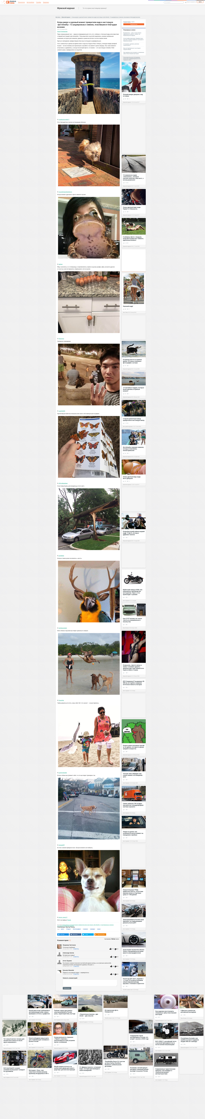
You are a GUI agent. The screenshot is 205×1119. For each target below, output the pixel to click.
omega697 (62, 845)
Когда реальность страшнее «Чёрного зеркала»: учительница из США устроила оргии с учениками (64, 1039)
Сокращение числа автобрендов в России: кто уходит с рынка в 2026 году (139, 1037)
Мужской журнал (66, 8)
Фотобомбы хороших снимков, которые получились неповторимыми (133, 448)
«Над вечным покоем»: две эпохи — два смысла (88, 1015)
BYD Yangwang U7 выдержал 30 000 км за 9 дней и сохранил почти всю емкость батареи (133, 682)
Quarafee (61, 700)
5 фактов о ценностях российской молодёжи (188, 1011)
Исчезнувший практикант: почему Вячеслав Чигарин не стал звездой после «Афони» (64, 1096)
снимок (85, 929)
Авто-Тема (125, 312)
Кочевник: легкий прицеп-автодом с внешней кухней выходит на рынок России (139, 1069)
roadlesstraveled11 (64, 119)
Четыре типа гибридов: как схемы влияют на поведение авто (132, 775)
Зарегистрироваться (192, 2)
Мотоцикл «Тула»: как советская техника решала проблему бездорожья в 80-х (39, 1071)
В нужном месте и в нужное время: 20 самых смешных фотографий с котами (132, 361)
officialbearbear (63, 483)
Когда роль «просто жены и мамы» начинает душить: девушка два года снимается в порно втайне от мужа (133, 667)
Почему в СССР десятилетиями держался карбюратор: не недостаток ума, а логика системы (166, 1100)
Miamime (61, 338)
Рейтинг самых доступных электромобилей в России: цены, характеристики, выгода (64, 1012)
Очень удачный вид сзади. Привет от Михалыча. (132, 208)
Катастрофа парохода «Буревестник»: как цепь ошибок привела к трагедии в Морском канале (133, 40)
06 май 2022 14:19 (67, 966)
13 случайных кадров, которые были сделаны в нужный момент (133, 389)
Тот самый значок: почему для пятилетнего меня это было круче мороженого (14, 1040)
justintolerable (63, 772)
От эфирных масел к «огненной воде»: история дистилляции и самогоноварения (89, 1068)
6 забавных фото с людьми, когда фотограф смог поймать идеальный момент (133, 238)
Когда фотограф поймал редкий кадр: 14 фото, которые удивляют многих (134, 533)
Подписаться (133, 24)
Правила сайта (127, 60)
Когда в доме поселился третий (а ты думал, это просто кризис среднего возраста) (133, 747)
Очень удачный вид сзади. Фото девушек (132, 477)
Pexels (69, 920)
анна (98, 929)
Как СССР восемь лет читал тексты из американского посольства (132, 620)
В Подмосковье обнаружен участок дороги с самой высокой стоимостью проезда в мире (140, 1098)
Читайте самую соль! (128, 989)
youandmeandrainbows (65, 192)
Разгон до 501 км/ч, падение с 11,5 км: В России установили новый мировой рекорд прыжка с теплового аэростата (133, 981)
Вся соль (58, 17)
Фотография (77, 929)
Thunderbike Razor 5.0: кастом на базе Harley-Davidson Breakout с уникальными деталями (115, 1064)
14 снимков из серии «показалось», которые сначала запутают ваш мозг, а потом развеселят (133, 177)
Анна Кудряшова (62, 31)
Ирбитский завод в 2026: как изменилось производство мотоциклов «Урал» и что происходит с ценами (132, 592)
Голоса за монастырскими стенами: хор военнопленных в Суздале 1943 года (89, 1099)
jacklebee (61, 555)
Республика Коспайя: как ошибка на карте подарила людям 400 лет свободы (190, 1039)
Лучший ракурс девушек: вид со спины (133, 95)
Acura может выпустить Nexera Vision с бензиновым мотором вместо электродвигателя (133, 951)
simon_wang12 (63, 917)
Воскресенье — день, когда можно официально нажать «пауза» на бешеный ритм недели (132, 34)
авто (62, 929)
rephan (61, 264)
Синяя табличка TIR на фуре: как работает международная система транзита (133, 805)
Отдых (68, 929)
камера (92, 929)
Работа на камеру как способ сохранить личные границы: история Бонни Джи (115, 1108)
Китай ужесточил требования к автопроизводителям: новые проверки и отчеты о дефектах (39, 1012)
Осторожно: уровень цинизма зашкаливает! (131, 44)
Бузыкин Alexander (68, 970)
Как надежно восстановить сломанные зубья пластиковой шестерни (133, 53)
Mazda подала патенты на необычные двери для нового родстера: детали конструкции (64, 1068)
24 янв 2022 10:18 (67, 949)
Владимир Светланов (69, 945)
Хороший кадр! (128, 306)
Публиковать (67, 988)
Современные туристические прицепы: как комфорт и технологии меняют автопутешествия (165, 1071)
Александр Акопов (68, 953)
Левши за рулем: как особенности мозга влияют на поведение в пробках (133, 833)
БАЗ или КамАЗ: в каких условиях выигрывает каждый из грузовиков (14, 1069)
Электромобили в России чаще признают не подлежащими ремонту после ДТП (133, 921)
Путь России (126, 627)
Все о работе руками (127, 426)
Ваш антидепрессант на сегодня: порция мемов (132, 48)
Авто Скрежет (126, 600)
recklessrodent (63, 628)
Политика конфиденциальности (131, 58)
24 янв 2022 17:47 (67, 956)
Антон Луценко (67, 961)
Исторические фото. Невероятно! (111, 1011)
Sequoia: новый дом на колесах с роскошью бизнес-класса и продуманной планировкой (14, 1097)
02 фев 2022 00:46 (67, 974)
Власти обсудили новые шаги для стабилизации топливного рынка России (39, 1039)
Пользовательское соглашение (131, 57)
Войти (200, 2)
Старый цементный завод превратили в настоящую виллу (133, 419)
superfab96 (62, 411)
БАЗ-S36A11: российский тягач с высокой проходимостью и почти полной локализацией (165, 1042)
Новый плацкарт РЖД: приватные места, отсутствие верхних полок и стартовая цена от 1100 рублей (133, 892)
